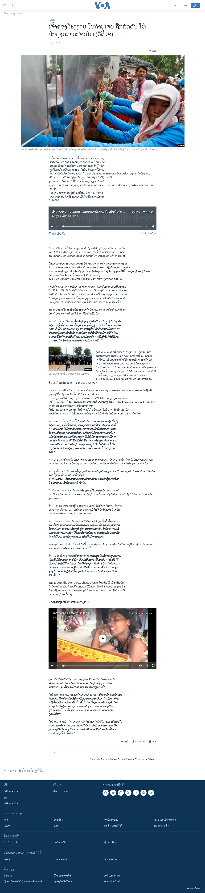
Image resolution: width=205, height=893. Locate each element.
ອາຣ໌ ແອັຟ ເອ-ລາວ (112, 875)
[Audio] (176, 5)
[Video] (186, 5)
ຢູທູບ (6, 797)
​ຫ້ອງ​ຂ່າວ (8, 875)
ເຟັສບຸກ (7, 859)
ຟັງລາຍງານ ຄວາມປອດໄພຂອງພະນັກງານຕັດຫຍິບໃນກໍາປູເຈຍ (91, 211)
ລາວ (6, 820)
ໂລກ (56, 825)
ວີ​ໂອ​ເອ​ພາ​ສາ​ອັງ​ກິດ (62, 875)
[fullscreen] (153, 665)
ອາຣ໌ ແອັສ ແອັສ (60, 859)
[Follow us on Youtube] (113, 793)
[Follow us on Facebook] (105, 793)
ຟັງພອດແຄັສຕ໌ (110, 842)
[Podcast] (143, 793)
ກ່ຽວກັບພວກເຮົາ (11, 842)
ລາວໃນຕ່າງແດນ (111, 820)
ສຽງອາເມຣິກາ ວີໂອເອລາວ (66, 216)
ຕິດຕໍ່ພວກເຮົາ (60, 842)
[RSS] (136, 793)
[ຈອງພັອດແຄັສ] (151, 793)
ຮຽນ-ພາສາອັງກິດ (161, 825)
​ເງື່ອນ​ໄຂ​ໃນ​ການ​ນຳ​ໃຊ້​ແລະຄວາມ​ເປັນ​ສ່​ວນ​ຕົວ (23, 881)
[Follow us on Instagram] (121, 793)
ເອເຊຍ (52, 20)
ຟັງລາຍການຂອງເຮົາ (62, 791)
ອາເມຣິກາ (58, 820)
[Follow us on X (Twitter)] (128, 793)
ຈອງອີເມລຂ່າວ (110, 859)
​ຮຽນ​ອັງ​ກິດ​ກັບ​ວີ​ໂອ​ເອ (63, 881)
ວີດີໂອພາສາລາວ (11, 791)
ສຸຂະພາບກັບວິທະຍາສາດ (165, 820)
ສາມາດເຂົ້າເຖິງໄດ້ (112, 881)
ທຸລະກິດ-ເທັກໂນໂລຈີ (113, 825)
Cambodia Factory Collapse (71, 613)
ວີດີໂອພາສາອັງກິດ (12, 803)
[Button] (152, 51)
